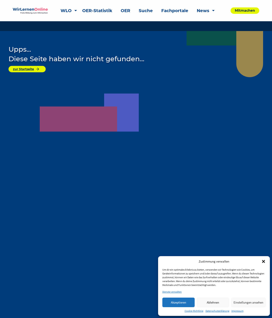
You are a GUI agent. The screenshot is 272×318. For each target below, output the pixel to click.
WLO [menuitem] (66, 10)
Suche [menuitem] (146, 10)
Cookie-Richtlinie (194, 310)
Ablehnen (213, 302)
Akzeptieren (178, 302)
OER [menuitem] (125, 10)
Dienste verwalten (172, 291)
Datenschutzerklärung (217, 310)
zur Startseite (23, 69)
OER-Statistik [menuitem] (97, 10)
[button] (263, 261)
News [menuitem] (203, 10)
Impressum (237, 310)
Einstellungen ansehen (248, 302)
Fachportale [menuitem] (174, 10)
